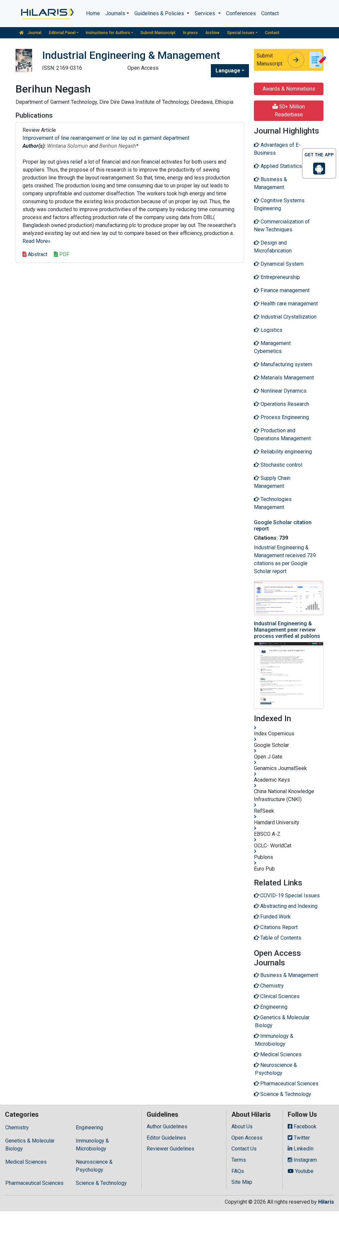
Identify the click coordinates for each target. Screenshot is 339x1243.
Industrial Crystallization (287, 317)
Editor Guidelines (166, 1138)
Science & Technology (101, 1183)
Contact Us (244, 1149)
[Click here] (47, 13)
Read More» (37, 241)
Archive (212, 32)
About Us (242, 1126)
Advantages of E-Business (277, 149)
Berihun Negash (117, 146)
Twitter (301, 1138)
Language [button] (228, 70)
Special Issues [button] (241, 32)
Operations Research (284, 404)
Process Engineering (284, 417)
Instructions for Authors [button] (108, 32)
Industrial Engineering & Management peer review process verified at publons (287, 629)
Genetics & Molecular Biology (30, 1145)
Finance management (284, 290)
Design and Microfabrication (273, 247)
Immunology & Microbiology (92, 1145)
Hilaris (326, 1202)
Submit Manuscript (157, 32)
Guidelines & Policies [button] (159, 13)
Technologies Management (273, 503)
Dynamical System (281, 264)
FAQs (237, 1171)
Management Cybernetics (272, 347)
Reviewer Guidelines (170, 1149)
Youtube (304, 1171)
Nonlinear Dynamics (283, 391)
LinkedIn (303, 1149)
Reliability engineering (285, 451)
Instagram (304, 1160)
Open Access (247, 1138)
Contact (270, 13)
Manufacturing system (285, 364)
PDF (64, 254)
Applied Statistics (280, 166)
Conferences (241, 13)
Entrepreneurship (279, 277)
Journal (33, 32)
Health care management (288, 303)
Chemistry (17, 1127)
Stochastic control (280, 465)
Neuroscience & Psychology (94, 1166)
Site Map (241, 1182)
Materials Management (286, 377)
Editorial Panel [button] (62, 32)
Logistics (270, 330)
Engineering (89, 1127)
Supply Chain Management (272, 482)
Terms (238, 1160)
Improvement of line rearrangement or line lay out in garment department (106, 138)
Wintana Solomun (67, 146)
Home (93, 13)
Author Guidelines (167, 1126)
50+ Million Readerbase (290, 110)
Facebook (304, 1126)
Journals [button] (115, 13)
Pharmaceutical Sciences (34, 1183)
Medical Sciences (26, 1162)
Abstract (36, 254)
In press (190, 32)
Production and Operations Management (282, 434)
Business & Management (270, 183)
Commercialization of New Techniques (282, 225)
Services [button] (206, 13)
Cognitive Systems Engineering (279, 204)
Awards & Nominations (289, 89)
